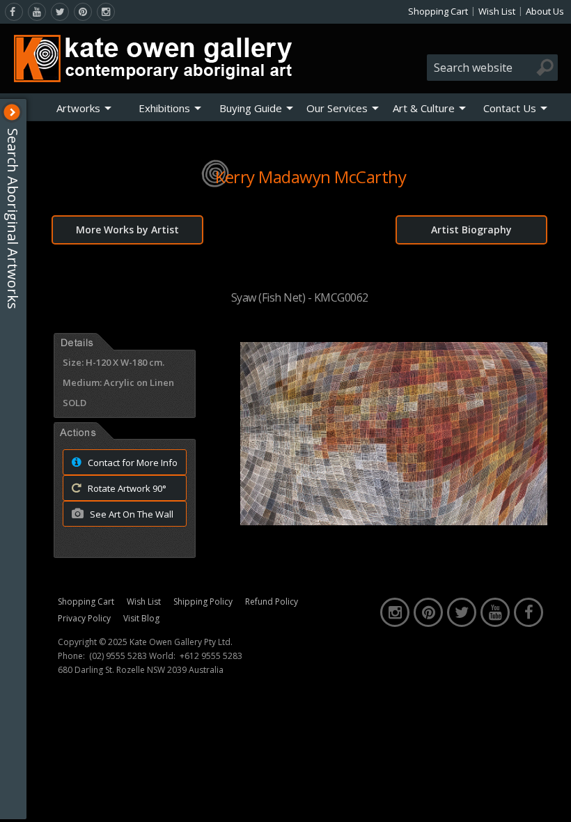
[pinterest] (83, 12)
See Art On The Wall (130, 514)
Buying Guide (250, 108)
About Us (545, 11)
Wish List (496, 11)
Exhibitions (164, 108)
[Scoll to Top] (550, 800)
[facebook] (14, 12)
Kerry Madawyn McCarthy (310, 176)
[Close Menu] (11, 112)
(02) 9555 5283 (118, 656)
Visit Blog (141, 618)
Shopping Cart (438, 11)
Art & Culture (424, 108)
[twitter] (60, 12)
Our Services (337, 108)
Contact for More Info (132, 462)
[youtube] (37, 12)
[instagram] (106, 12)
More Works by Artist (127, 229)
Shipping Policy (203, 601)
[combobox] (492, 67)
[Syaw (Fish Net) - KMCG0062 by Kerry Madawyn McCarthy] (393, 521)
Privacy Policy (84, 618)
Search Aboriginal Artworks (12, 218)
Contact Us (509, 108)
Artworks (78, 108)
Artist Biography (471, 229)
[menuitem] (83, 108)
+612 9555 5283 (211, 656)
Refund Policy (271, 601)
